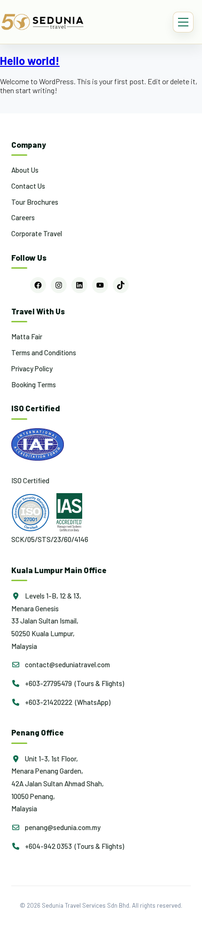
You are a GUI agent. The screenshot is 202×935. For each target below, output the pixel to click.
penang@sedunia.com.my (62, 827)
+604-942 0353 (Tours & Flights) (73, 846)
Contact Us (28, 186)
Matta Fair (26, 336)
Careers (23, 217)
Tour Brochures (34, 202)
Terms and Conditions (43, 352)
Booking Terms (33, 384)
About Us (25, 170)
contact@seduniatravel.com (66, 664)
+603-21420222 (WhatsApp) (66, 702)
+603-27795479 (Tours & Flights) (73, 683)
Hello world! (30, 60)
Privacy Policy (32, 368)
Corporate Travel (36, 233)
